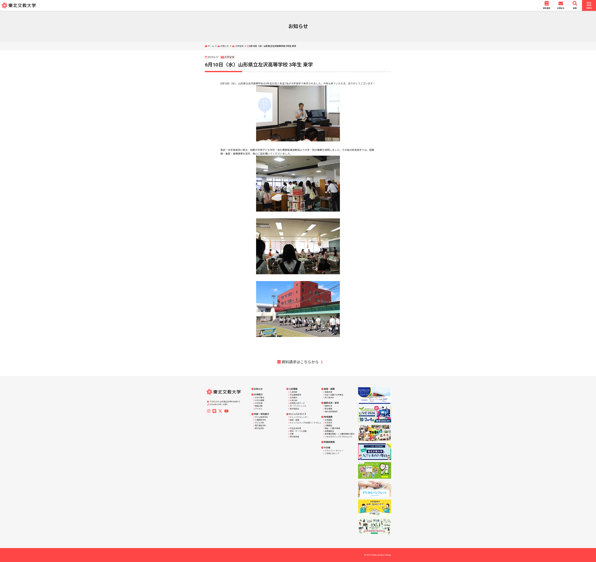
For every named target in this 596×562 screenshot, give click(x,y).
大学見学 (328, 423)
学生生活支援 (295, 428)
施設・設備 (294, 420)
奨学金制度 (294, 437)
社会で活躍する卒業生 (334, 395)
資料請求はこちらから (300, 362)
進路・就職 (329, 389)
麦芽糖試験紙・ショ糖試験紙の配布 (339, 434)
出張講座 (328, 420)
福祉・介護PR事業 (332, 428)
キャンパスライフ (297, 414)
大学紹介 (258, 394)
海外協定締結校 (331, 412)
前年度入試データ (297, 403)
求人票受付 (329, 398)
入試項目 (293, 392)
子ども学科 (259, 423)
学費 (291, 434)
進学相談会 (294, 409)
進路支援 (328, 392)
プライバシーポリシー (334, 451)
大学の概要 (259, 400)
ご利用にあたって (332, 453)
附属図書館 (329, 442)
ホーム (211, 46)
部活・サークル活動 (298, 431)
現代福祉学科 (260, 425)
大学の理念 (259, 398)
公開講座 (328, 425)
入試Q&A (293, 400)
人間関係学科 (260, 420)
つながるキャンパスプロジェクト (339, 437)
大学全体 (239, 46)
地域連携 (328, 417)
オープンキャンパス (298, 406)
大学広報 (258, 403)
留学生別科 (259, 428)
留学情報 (328, 409)
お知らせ (224, 46)
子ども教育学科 (261, 417)
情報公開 (258, 406)
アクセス (258, 409)
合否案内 (293, 398)
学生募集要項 (295, 395)
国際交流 (328, 406)
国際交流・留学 (331, 403)
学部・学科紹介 (261, 414)
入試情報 (293, 389)
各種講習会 (329, 431)
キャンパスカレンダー (299, 417)
